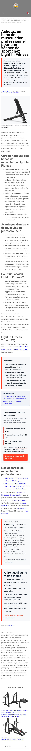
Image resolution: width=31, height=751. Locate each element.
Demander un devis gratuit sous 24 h (14, 457)
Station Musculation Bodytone (15, 483)
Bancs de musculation (13, 92)
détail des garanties (20, 500)
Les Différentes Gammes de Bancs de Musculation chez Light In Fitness (15, 582)
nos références (22, 508)
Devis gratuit (23, 349)
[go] (26, 746)
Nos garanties (8, 562)
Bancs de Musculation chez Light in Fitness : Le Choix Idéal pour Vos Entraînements (15, 375)
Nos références (21, 560)
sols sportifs (14, 349)
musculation (11, 625)
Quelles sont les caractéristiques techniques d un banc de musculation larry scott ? (15, 597)
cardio (6, 349)
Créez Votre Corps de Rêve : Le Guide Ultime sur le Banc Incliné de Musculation (15, 367)
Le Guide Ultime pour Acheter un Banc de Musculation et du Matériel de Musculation (15, 383)
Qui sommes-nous (9, 560)
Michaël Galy (6, 91)
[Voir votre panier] (28, 14)
